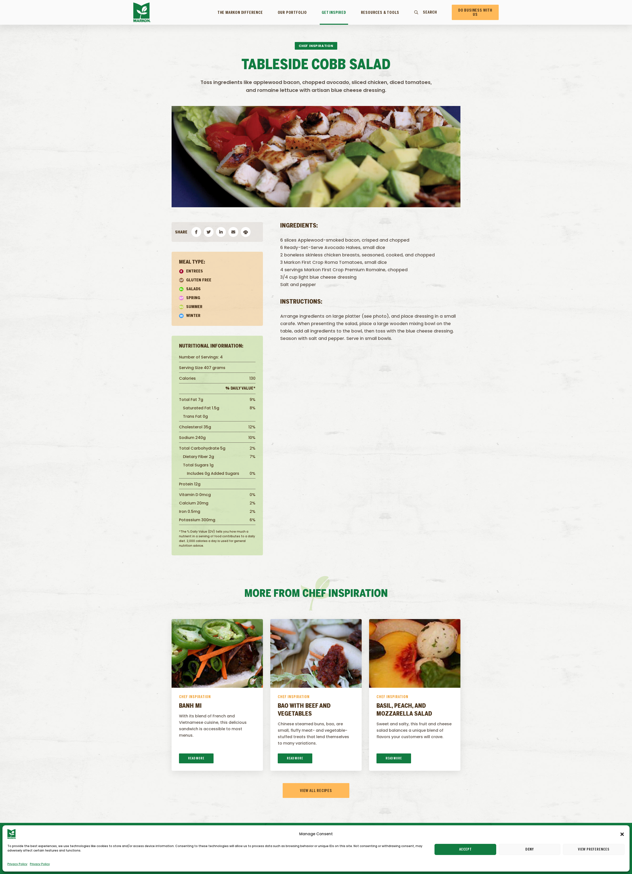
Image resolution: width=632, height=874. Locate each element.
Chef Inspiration (195, 697)
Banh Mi (190, 706)
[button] (622, 834)
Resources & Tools (380, 13)
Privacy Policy (17, 864)
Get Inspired (334, 13)
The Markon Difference (240, 13)
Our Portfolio (292, 13)
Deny (529, 849)
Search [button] (430, 12)
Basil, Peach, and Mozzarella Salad (404, 710)
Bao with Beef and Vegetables (304, 710)
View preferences (594, 849)
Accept (465, 849)
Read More (196, 758)
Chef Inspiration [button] (316, 45)
